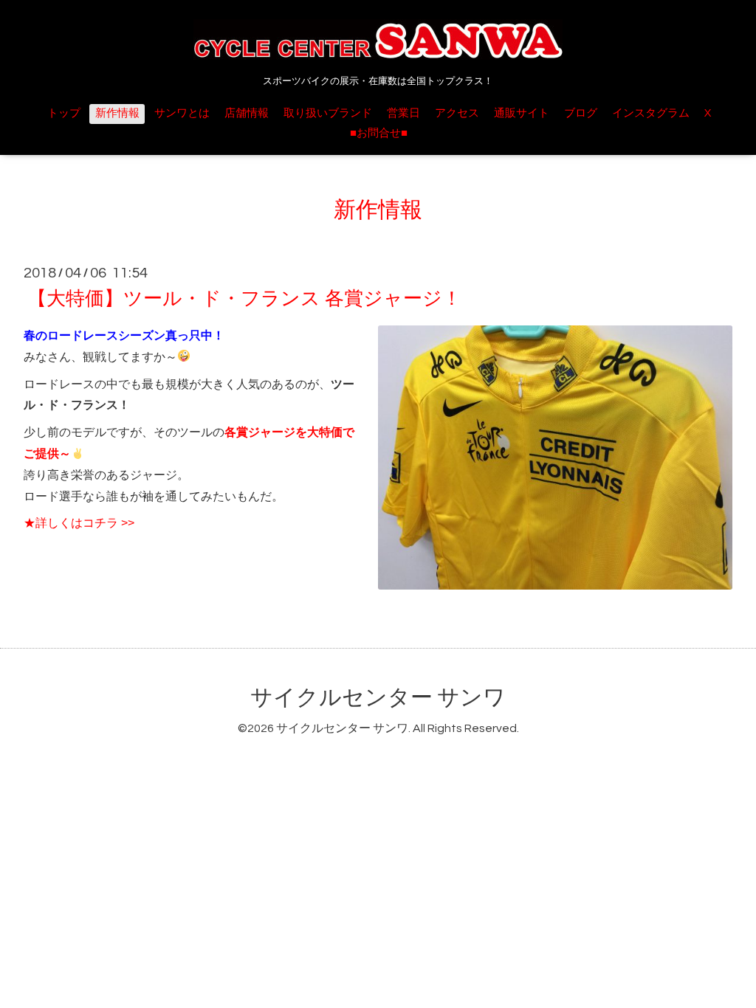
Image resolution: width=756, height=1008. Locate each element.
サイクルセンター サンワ (378, 697)
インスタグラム (651, 113)
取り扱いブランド (328, 113)
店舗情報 (246, 113)
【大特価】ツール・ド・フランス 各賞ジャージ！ (244, 298)
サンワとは (182, 113)
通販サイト (521, 113)
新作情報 (117, 113)
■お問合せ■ (379, 133)
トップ (63, 113)
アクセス (457, 113)
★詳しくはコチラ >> (79, 523)
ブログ (580, 113)
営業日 (403, 113)
